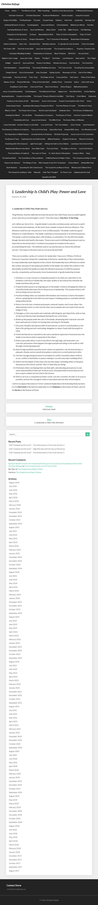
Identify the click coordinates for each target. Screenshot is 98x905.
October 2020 (14, 744)
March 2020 (14, 770)
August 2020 (14, 751)
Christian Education (33, 15)
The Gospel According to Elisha (30, 469)
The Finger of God (47, 77)
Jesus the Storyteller (44, 49)
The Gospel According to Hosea (57, 167)
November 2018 (15, 815)
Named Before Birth (46, 34)
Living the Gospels (82, 15)
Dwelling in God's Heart (19, 87)
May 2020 (13, 762)
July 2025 (13, 531)
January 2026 (14, 509)
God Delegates (30, 91)
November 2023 (15, 606)
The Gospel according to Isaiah (84, 158)
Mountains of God (69, 72)
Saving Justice (54, 72)
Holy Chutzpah (41, 72)
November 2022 (15, 650)
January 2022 (14, 688)
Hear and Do (80, 58)
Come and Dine (62, 77)
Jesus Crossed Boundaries (13, 91)
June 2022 (13, 669)
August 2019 (14, 796)
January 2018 (14, 852)
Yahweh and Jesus (60, 63)
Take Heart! (35, 101)
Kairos (76, 82)
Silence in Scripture (86, 139)
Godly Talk (62, 30)
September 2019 (15, 792)
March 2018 (14, 845)
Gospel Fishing (24, 68)
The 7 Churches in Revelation (57, 39)
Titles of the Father (88, 77)
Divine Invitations (10, 44)
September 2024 (15, 568)
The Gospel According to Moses (28, 472)
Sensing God (90, 20)
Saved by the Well (49, 177)
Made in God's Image (10, 58)
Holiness (59, 20)
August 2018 (14, 826)
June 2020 (13, 759)
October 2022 (14, 654)
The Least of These (39, 153)
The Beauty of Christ (63, 115)
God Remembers (10, 68)
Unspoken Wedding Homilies (20, 53)
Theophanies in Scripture (43, 115)
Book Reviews (12, 167)
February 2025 (15, 550)
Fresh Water (81, 96)
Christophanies (62, 25)
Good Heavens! (89, 125)
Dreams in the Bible (24, 96)
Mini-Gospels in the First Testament (52, 163)
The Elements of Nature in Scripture (15, 129)
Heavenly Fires (34, 44)
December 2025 (15, 512)
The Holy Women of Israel (65, 106)
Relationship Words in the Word (18, 148)
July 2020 (13, 755)
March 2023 (14, 635)
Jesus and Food (28, 63)
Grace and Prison (36, 87)
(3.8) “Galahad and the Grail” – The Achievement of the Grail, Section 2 (36, 452)
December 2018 (15, 811)
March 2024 (14, 591)
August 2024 (14, 572)
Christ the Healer (88, 44)
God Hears (56, 58)
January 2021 (14, 733)
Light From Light (36, 144)
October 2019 (14, 789)
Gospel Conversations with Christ (71, 101)
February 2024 (15, 594)
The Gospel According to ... (64, 49)
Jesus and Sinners (47, 25)
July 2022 (13, 665)
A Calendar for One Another (68, 44)
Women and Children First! (81, 167)
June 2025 (13, 535)
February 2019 (15, 807)
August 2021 (14, 706)
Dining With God (87, 163)
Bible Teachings (44, 11)
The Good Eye (87, 63)
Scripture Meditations (51, 15)
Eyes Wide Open (38, 148)
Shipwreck (92, 96)
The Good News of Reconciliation (30, 158)
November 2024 (15, 561)
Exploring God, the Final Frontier (33, 139)
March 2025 (14, 546)
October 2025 (14, 520)
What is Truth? (10, 110)
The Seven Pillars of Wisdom (73, 120)
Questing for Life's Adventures (31, 167)
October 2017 (14, 863)
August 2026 (14, 482)
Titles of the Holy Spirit (40, 82)
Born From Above (51, 87)
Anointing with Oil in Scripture (16, 144)
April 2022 (13, 677)
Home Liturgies (67, 15)
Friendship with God (21, 120)
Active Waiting (89, 91)
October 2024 (14, 565)
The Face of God (20, 77)
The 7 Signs (91, 58)
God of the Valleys (85, 72)
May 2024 (13, 583)
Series (14, 11)
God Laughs (7, 77)
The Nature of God (28, 11)
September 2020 (15, 748)
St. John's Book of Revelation (59, 153)
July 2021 (13, 710)
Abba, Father (51, 30)
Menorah (37, 172)
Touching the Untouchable (84, 68)
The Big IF (46, 58)
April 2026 (13, 497)
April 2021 (13, 721)
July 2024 (13, 576)
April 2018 (13, 841)
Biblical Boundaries (81, 87)
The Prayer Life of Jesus (27, 110)
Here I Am (23, 44)
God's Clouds (76, 125)
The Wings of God (29, 163)
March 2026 (14, 501)
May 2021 (13, 718)
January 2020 (14, 777)
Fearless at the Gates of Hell (17, 101)
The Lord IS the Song (39, 129)
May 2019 (13, 800)
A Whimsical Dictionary (84, 11)
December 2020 (15, 736)
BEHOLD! (72, 53)
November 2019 (15, 785)
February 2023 (15, 639)
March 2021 (14, 725)
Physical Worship (23, 82)
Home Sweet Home (13, 106)
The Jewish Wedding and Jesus (44, 68)
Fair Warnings (86, 30)
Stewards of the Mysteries (17, 34)
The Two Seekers (61, 125)
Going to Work (78, 153)
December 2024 (15, 557)
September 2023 (15, 613)
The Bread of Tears (12, 139)
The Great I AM (9, 49)
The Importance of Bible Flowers (16, 134)
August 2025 (14, 527)
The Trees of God (65, 68)
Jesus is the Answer (38, 120)
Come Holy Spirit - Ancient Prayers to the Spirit (21, 125)
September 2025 (15, 524)
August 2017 (14, 871)
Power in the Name (43, 63)
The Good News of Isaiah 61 (18, 153)
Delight (8, 63)
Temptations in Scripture (42, 53)
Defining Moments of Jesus (15, 25)
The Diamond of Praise (47, 91)
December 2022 (15, 647)
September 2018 (15, 822)
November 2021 (15, 695)
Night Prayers (73, 30)
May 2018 (13, 837)
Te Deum (32, 34)
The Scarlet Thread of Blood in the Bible (48, 96)
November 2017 (15, 860)
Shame (37, 58)
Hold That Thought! (50, 172)
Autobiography (33, 25)
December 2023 (15, 602)
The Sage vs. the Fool (69, 148)
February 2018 (15, 848)
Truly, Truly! (33, 77)
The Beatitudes (25, 20)
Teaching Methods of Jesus (17, 30)
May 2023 (13, 628)
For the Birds (27, 115)
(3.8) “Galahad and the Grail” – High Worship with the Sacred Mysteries (37, 449)
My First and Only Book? (48, 110)
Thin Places (70, 96)
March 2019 (14, 803)
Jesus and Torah (26, 58)
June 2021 (13, 714)
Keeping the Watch (12, 115)
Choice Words (73, 163)
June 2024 (13, 580)
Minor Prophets (60, 53)
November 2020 (15, 740)
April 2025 (13, 542)
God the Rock (74, 63)
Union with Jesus (87, 82)
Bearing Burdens (8, 96)
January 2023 (14, 643)
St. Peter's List (65, 172)
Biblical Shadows (54, 139)
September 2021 (15, 703)
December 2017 (15, 856)
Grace (89, 101)
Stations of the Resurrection (63, 11)
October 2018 (14, 818)
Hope (88, 153)
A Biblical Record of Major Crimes (58, 158)
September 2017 (15, 867)
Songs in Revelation (36, 39)
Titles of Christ (85, 34)
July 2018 (13, 830)
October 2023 (14, 609)
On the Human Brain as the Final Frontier (41, 466)
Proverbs (37, 20)
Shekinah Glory (64, 110)
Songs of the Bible (10, 20)
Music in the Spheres (12, 163)
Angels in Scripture (70, 139)
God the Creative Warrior (83, 115)
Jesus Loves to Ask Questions (82, 134)
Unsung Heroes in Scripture (41, 134)
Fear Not (90, 25)
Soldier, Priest (57, 82)
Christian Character (16, 15)
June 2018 (13, 833)
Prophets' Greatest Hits (86, 49)
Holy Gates (74, 77)
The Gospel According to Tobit (19, 172)
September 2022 (15, 658)
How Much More (75, 91)
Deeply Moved (11, 72)
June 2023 (13, 624)
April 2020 (13, 766)
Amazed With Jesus (71, 129)
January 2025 (14, 553)
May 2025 (13, 538)
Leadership (78, 20)
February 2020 (15, 774)
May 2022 (13, 673)
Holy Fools (68, 20)
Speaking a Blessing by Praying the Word (38, 106)
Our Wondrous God (88, 129)
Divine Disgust (66, 87)
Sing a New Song (55, 129)
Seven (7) (16, 63)
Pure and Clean (52, 148)
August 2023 (14, 617)
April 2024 (13, 587)
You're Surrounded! (26, 72)
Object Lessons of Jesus (18, 39)
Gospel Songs (48, 20)
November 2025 (15, 516)
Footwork (68, 82)
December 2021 (15, 692)
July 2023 (13, 621)
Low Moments (68, 58)
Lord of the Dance (85, 148)
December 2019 (15, 781)
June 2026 (13, 490)
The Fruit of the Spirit (25, 49)
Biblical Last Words (78, 25)
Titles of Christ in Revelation (66, 34)
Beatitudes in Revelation (80, 39)
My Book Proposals (61, 134)
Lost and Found (46, 125)
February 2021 (15, 729)
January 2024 (14, 598)
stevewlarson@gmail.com (16, 889)
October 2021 (14, 699)
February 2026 (15, 505)
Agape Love (62, 91)
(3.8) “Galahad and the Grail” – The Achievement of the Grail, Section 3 (36, 445)
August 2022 (14, 662)
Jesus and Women (37, 30)
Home (7, 11)
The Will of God (54, 120)
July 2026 (13, 486)
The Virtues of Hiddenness (83, 110)
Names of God (9, 82)
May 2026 (13, 494)
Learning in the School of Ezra (82, 144)
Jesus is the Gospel (49, 101)
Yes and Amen (83, 53)
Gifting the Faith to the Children (57, 144)
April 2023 (13, 632)
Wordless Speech (49, 44)
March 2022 (14, 680)
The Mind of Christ (85, 106)
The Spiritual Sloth (9, 158)
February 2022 (15, 684)
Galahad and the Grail (82, 172)
